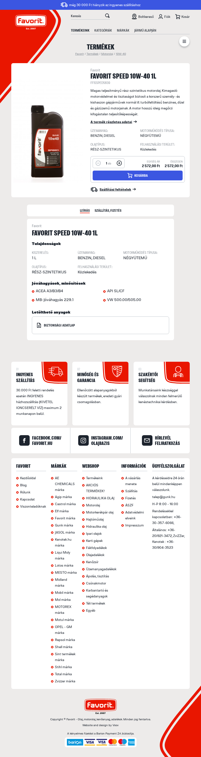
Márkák (123, 30)
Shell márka (63, 647)
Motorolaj (107, 54)
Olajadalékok (95, 555)
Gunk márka (64, 525)
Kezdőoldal (28, 478)
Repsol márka (65, 640)
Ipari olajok (94, 533)
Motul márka (64, 619)
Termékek (93, 54)
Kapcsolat (27, 499)
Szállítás (131, 491)
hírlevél (167, 440)
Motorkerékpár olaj (99, 512)
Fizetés (130, 498)
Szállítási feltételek (115, 189)
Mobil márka (64, 592)
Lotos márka (64, 565)
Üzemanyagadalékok (101, 569)
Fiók (167, 16)
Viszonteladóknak (33, 506)
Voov (116, 725)
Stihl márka (63, 667)
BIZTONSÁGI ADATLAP (59, 325)
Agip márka (63, 497)
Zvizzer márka (65, 681)
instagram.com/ (107, 440)
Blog (23, 485)
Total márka (63, 674)
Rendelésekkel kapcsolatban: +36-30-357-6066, (166, 517)
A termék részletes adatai (111, 122)
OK (107, 16)
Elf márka (62, 511)
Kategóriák (103, 30)
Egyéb (90, 610)
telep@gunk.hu (163, 497)
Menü (184, 42)
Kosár (185, 16)
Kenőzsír (92, 562)
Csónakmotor (96, 583)
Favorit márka (65, 518)
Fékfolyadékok (96, 548)
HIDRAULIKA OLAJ (100, 498)
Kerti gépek (94, 540)
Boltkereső (146, 16)
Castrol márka (65, 504)
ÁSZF (129, 505)
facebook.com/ (46, 440)
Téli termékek (95, 603)
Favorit (79, 54)
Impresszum (134, 525)
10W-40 (121, 54)
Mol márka (63, 599)
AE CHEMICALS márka (65, 484)
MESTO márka (66, 572)
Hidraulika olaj (96, 526)
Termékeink (80, 30)
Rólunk (25, 492)
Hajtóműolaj (95, 519)
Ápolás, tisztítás (97, 576)
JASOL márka (65, 532)
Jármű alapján (145, 30)
